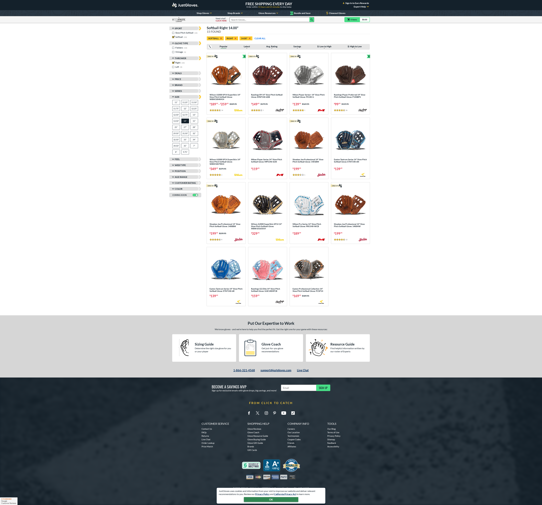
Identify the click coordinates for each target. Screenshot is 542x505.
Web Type (180, 165)
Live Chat (303, 370)
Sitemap (331, 439)
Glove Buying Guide (256, 439)
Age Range (181, 177)
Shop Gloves (203, 13)
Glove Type (181, 43)
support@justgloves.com (276, 370)
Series (178, 91)
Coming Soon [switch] (179, 195)
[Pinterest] (274, 413)
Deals (178, 73)
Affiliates (292, 446)
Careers (291, 429)
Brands (250, 446)
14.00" (244, 38)
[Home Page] (185, 5)
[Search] (311, 19)
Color (178, 188)
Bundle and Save (301, 13)
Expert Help (360, 6)
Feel (177, 159)
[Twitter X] (257, 413)
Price (178, 79)
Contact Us (207, 429)
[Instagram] (266, 413)
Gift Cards (252, 450)
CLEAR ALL (259, 38)
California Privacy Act (285, 494)
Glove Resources (267, 13)
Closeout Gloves (337, 13)
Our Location (294, 432)
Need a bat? (221, 19)
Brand (179, 85)
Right (230, 38)
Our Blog (331, 429)
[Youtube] (283, 413)
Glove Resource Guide (257, 436)
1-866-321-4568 (244, 370)
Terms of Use (333, 432)
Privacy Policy (262, 494)
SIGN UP (323, 388)
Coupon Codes (294, 439)
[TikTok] (293, 413)
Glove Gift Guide (255, 443)
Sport (178, 28)
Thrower (180, 58)
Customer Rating (185, 182)
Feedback (331, 443)
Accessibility (333, 446)
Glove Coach (253, 432)
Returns (205, 436)
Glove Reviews (254, 429)
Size (177, 96)
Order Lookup (208, 443)
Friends (291, 443)
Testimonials (293, 436)
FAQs (204, 432)
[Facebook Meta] (249, 413)
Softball (213, 38)
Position (180, 171)
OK (271, 499)
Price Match (207, 446)
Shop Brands (234, 13)
